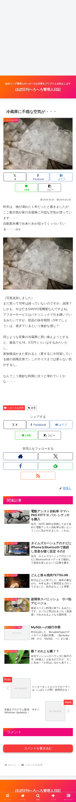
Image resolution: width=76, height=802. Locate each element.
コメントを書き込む (38, 748)
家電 (33, 407)
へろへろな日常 (15, 407)
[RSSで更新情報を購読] (38, 476)
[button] (49, 187)
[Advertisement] (38, 38)
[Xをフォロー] (55, 456)
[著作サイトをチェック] (20, 456)
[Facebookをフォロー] (20, 466)
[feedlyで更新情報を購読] (55, 466)
